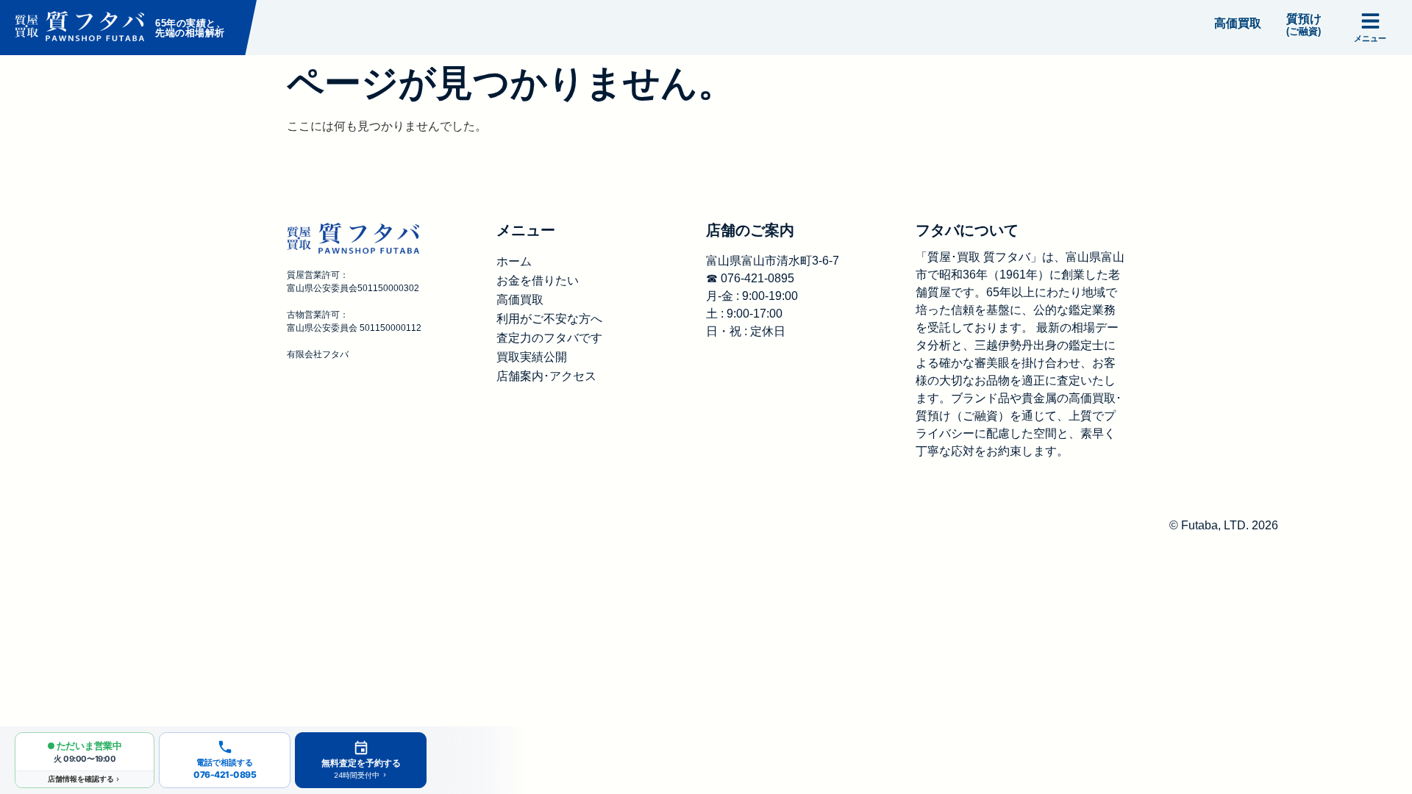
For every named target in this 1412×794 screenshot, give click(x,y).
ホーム (514, 261)
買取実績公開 (531, 357)
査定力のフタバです (549, 338)
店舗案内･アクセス (546, 376)
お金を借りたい (537, 280)
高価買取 (519, 299)
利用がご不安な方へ (549, 318)
